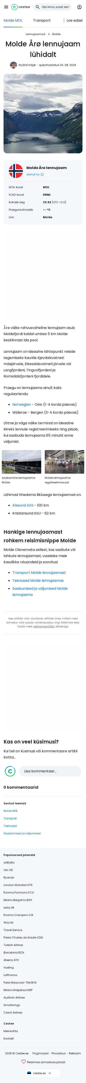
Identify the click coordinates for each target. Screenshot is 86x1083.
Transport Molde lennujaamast (39, 572)
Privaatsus (59, 1053)
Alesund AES (22, 505)
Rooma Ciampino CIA (18, 915)
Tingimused (40, 1053)
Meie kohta (11, 1031)
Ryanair (9, 877)
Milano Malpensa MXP (18, 990)
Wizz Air (8, 922)
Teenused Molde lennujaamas (38, 580)
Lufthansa (10, 975)
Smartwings (12, 1005)
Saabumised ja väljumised (22, 833)
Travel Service (13, 930)
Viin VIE (8, 870)
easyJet (9, 907)
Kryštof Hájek (27, 65)
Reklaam (75, 1053)
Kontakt (9, 1038)
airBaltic (9, 862)
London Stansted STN (18, 885)
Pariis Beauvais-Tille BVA (20, 982)
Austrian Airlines (14, 997)
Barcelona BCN (14, 952)
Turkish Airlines (13, 945)
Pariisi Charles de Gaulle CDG (23, 937)
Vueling (9, 967)
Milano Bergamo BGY (18, 900)
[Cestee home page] (20, 7)
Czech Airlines (13, 1012)
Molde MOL (13, 20)
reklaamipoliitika (44, 626)
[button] (6, 7)
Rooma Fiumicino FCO (19, 892)
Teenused (10, 826)
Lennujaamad (35, 34)
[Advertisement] (43, 275)
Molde (56, 34)
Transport (42, 20)
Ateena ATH (11, 960)
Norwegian (21, 404)
